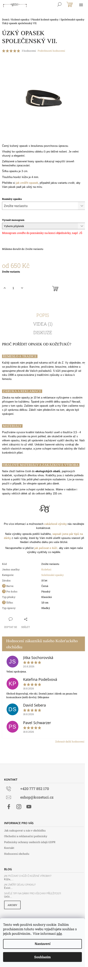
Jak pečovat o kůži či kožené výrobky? (27, 876)
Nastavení (42, 944)
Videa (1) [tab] (43, 324)
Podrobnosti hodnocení (51, 50)
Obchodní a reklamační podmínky (25, 836)
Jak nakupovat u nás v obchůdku (25, 830)
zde (59, 933)
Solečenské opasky (52, 574)
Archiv (12, 905)
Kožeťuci (46, 569)
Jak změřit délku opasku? (20, 884)
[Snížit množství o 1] (22, 288)
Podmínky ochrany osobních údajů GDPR (29, 842)
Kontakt (9, 848)
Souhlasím (42, 957)
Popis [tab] (42, 315)
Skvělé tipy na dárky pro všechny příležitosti (32, 893)
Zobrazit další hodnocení (69, 741)
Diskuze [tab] (42, 332)
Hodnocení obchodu (16, 854)
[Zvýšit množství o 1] (4, 288)
